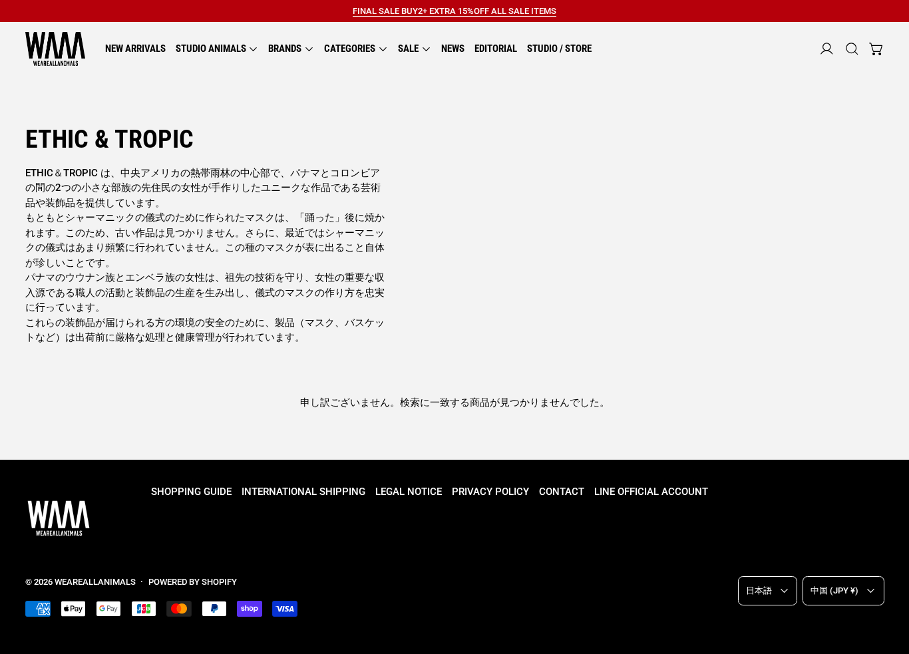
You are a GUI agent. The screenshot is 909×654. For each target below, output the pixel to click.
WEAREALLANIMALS (95, 582)
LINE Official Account (651, 492)
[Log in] (826, 49)
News (452, 49)
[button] (852, 49)
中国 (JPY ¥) (834, 590)
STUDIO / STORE (559, 49)
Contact (561, 492)
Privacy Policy (490, 492)
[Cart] (876, 49)
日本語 (759, 590)
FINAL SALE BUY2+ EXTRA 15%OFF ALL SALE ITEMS (454, 11)
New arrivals (135, 49)
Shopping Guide (191, 492)
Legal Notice (408, 492)
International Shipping (303, 492)
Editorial (495, 49)
